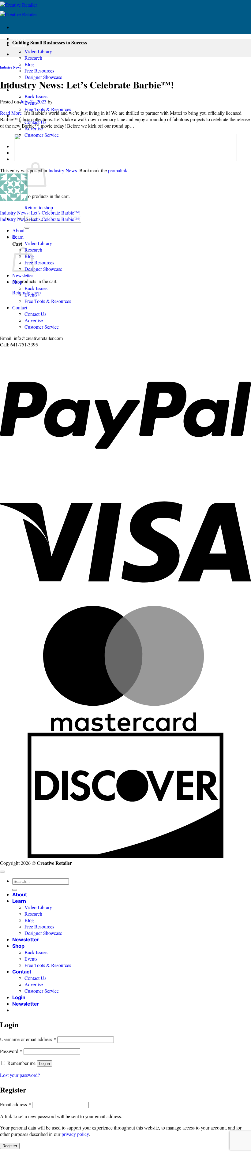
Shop (17, 281)
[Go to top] (2, 871)
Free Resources (39, 70)
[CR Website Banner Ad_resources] (125, 159)
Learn (18, 236)
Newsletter (22, 275)
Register (9, 1146)
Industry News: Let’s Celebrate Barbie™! (40, 212)
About (19, 38)
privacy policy (75, 1134)
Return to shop (38, 207)
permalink (117, 170)
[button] (25, 1004)
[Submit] (26, 228)
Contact (19, 307)
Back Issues (35, 96)
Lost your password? (20, 1075)
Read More (11, 113)
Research (33, 57)
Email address (15, 1104)
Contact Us (35, 314)
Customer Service (41, 326)
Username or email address (28, 1039)
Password (11, 1051)
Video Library (38, 51)
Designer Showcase (43, 77)
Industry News (10, 67)
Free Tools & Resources (47, 109)
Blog (29, 64)
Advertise (33, 320)
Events (30, 294)
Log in (44, 1063)
